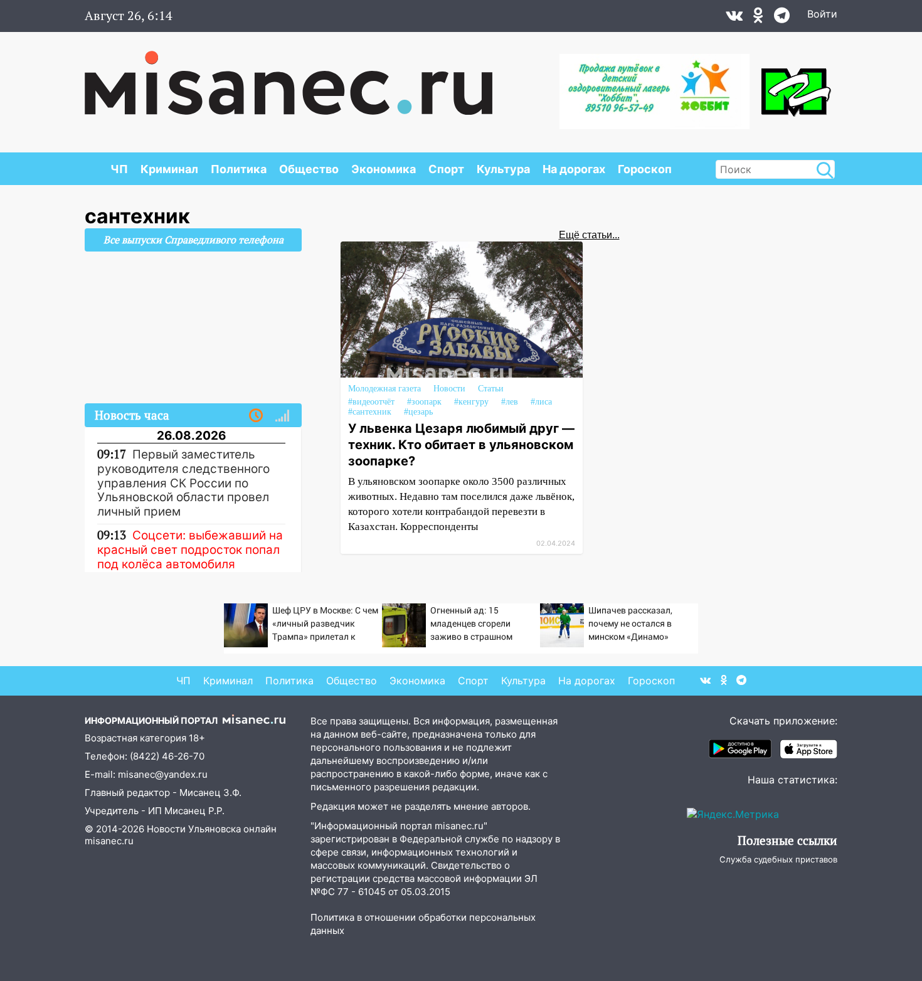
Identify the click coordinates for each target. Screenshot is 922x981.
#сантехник (369, 411)
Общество (309, 169)
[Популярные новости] (282, 415)
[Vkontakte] (734, 18)
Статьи (491, 388)
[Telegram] (782, 18)
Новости (449, 388)
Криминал (169, 169)
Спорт (446, 169)
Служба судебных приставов (778, 859)
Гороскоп (645, 169)
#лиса (541, 401)
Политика (239, 169)
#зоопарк (424, 401)
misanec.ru (109, 841)
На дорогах (574, 169)
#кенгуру (471, 401)
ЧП (119, 169)
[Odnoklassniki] (758, 18)
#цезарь (418, 411)
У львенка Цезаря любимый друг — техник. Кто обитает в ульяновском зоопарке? (461, 445)
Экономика (383, 169)
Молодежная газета (384, 388)
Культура (503, 169)
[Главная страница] (288, 76)
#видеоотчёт (371, 401)
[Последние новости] (256, 415)
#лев (509, 401)
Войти (822, 14)
